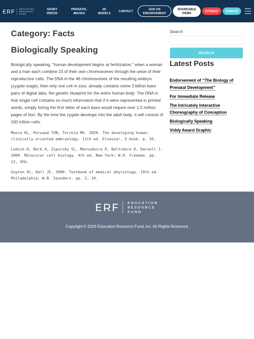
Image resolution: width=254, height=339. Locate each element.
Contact (126, 11)
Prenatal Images (79, 11)
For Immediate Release (192, 96)
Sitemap (211, 11)
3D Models (104, 11)
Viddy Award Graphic (190, 130)
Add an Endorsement (154, 11)
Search (176, 31)
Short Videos (52, 11)
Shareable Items (186, 11)
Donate (232, 11)
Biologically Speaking (191, 121)
